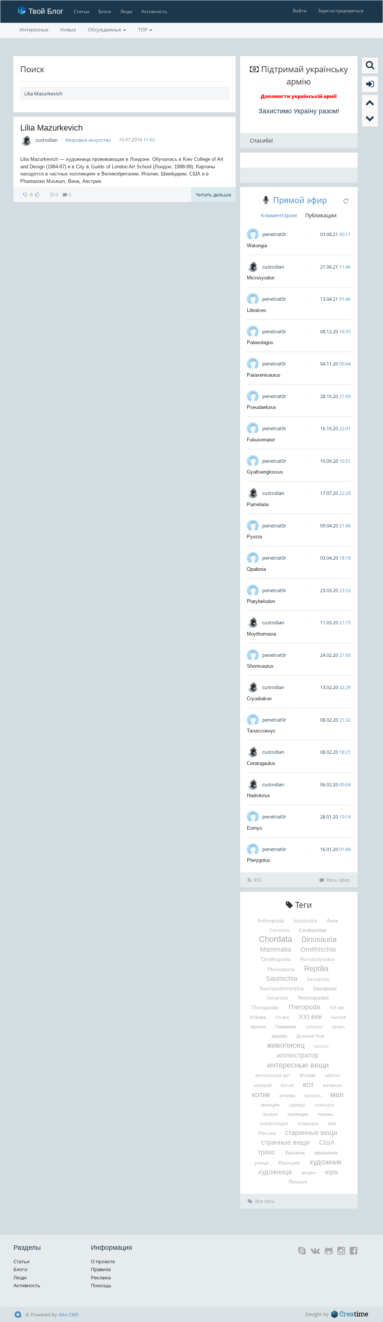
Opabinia (256, 569)
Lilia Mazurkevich (51, 127)
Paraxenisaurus (264, 375)
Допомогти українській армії (299, 96)
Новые (68, 29)
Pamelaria (258, 504)
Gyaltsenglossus (265, 472)
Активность (154, 11)
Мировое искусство (88, 140)
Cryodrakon (259, 698)
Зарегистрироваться (341, 10)
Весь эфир (338, 879)
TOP (143, 29)
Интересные (33, 29)
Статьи (81, 11)
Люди (126, 11)
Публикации (321, 215)
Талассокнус (261, 731)
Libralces (256, 310)
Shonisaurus (260, 666)
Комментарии (279, 215)
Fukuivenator (261, 440)
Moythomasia (261, 634)
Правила (101, 1269)
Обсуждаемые (105, 29)
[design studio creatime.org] (350, 1314)
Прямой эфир (300, 199)
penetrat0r (274, 234)
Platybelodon (261, 601)
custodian (47, 140)
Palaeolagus (260, 342)
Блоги (104, 11)
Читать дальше (213, 194)
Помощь (101, 1285)
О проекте (103, 1261)
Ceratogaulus (261, 763)
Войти (300, 10)
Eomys (254, 828)
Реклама (101, 1277)
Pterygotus (258, 860)
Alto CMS (68, 1314)
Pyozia (254, 536)
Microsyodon (261, 278)
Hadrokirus (258, 795)
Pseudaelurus (261, 407)
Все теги (264, 1201)
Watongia (257, 245)
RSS (258, 879)
